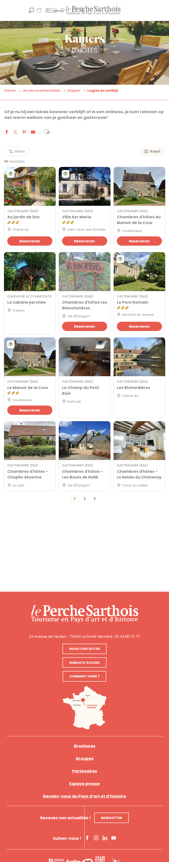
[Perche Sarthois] (84, 614)
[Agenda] (39, 11)
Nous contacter (84, 649)
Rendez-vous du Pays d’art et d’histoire (84, 796)
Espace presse (84, 783)
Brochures (84, 746)
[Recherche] (31, 11)
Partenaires (84, 771)
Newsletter (111, 818)
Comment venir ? (85, 676)
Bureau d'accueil (84, 662)
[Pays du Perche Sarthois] (93, 10)
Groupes (84, 758)
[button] (46, 132)
